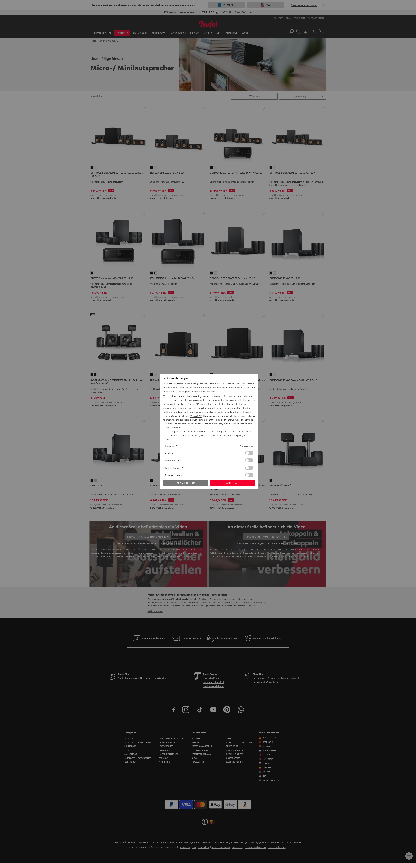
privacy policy (236, 435)
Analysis (169, 453)
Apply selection (186, 482)
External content (173, 475)
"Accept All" (196, 415)
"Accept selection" (172, 427)
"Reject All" (193, 403)
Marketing (170, 460)
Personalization (172, 467)
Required (169, 445)
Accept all (232, 482)
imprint (167, 439)
